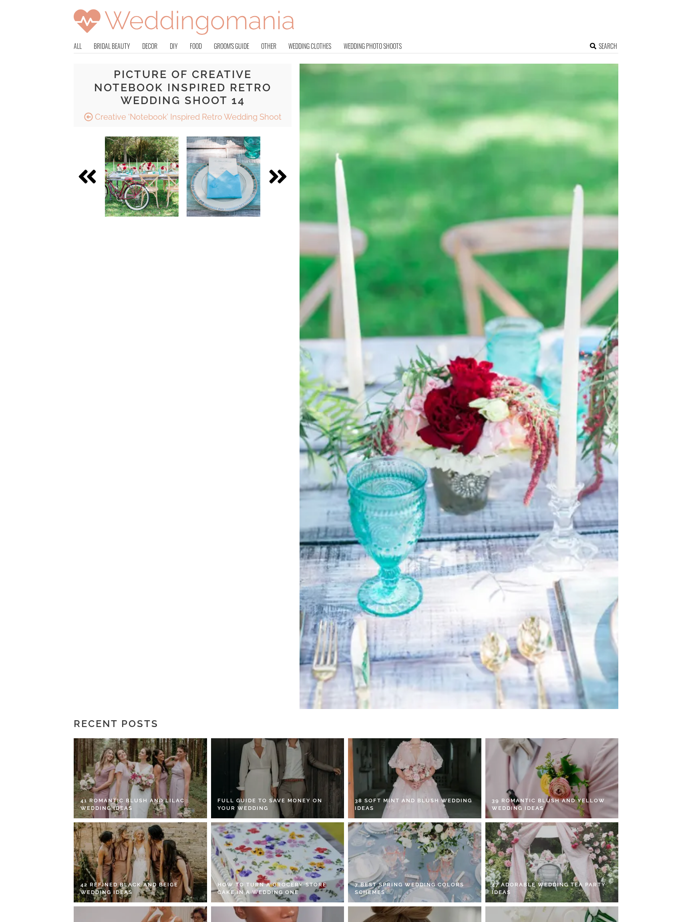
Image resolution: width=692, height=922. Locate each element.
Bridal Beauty (112, 46)
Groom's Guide (231, 46)
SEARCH (608, 46)
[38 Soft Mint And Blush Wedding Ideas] (414, 778)
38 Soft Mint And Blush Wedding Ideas (413, 804)
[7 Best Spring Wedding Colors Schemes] (414, 862)
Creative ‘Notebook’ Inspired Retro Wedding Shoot (187, 117)
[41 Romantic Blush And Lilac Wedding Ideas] (140, 778)
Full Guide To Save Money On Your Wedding (269, 804)
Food (196, 46)
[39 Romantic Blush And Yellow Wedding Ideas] (552, 778)
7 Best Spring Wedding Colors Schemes (409, 889)
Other (268, 46)
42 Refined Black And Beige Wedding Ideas (129, 889)
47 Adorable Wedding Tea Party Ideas (549, 889)
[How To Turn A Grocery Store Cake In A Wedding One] (277, 862)
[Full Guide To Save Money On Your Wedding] (277, 778)
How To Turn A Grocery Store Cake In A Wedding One (272, 889)
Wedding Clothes (309, 46)
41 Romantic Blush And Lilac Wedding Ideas (132, 804)
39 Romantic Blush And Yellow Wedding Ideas (548, 804)
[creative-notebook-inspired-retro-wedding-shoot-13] (142, 177)
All (78, 46)
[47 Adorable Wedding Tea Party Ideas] (552, 862)
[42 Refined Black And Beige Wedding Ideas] (140, 862)
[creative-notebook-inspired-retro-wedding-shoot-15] (223, 177)
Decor (149, 46)
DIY (174, 46)
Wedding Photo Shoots (373, 46)
